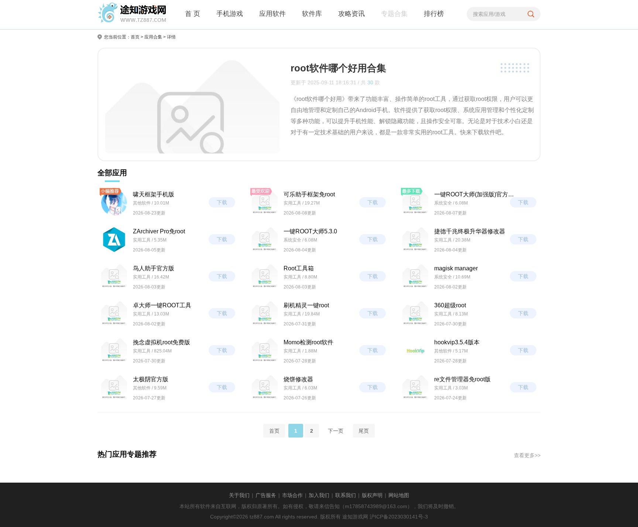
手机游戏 (229, 13)
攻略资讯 (351, 13)
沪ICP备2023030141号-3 (399, 517)
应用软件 (272, 13)
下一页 (335, 430)
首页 (135, 37)
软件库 (312, 13)
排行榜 (434, 13)
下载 (222, 202)
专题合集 (394, 13)
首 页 (192, 13)
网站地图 (398, 495)
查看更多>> (527, 455)
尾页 (364, 430)
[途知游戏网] (131, 14)
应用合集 (153, 37)
